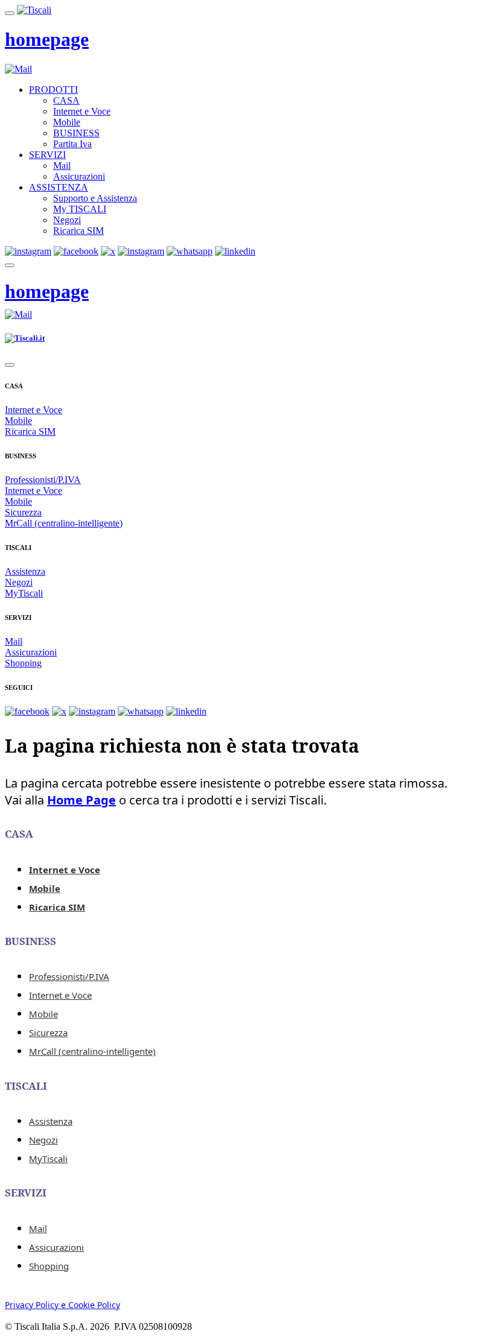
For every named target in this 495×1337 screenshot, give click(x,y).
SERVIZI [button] (47, 155)
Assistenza (25, 571)
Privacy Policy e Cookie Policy (62, 1304)
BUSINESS (76, 133)
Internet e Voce (81, 111)
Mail (62, 165)
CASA (66, 100)
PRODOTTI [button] (53, 89)
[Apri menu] (9, 13)
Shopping (23, 663)
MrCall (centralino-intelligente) (64, 523)
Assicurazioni (79, 176)
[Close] (9, 365)
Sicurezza (23, 512)
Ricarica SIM (78, 231)
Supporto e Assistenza (95, 198)
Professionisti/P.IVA (43, 480)
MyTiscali (24, 593)
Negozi (67, 220)
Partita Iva (72, 144)
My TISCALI (79, 209)
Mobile (66, 122)
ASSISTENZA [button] (58, 187)
